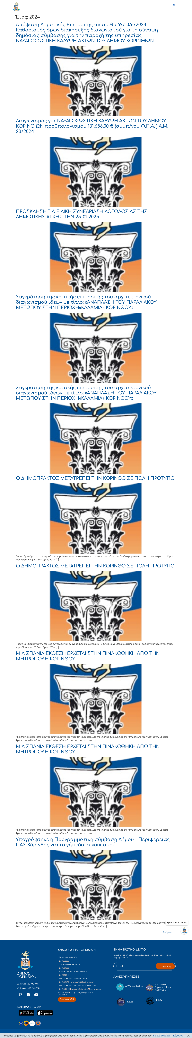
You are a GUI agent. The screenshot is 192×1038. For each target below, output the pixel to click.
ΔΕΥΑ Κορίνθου (134, 986)
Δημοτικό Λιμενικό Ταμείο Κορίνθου (164, 987)
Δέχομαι (178, 1035)
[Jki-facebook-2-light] (28, 994)
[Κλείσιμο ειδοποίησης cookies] (188, 1035)
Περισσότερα (161, 1035)
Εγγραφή (165, 966)
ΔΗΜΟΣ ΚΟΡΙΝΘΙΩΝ (29, 7)
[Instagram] (20, 994)
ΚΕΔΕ (130, 1002)
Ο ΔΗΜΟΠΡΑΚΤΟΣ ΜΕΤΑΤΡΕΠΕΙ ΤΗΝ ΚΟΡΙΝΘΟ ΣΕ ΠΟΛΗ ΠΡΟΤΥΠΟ (95, 478)
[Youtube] (36, 994)
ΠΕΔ (159, 1000)
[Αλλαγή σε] (174, 6)
